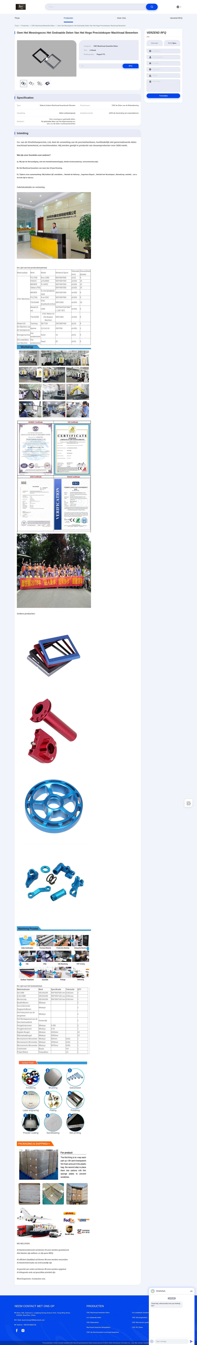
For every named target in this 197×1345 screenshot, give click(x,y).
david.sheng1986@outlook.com (30, 1320)
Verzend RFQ (176, 18)
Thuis (17, 18)
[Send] (191, 1341)
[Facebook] (17, 1330)
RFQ (130, 66)
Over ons (121, 18)
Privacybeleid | (48, 1343)
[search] (152, 7)
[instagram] (23, 1330)
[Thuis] (25, 7)
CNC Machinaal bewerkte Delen (43, 26)
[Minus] (191, 1291)
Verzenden (163, 96)
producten (68, 18)
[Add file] (151, 1341)
